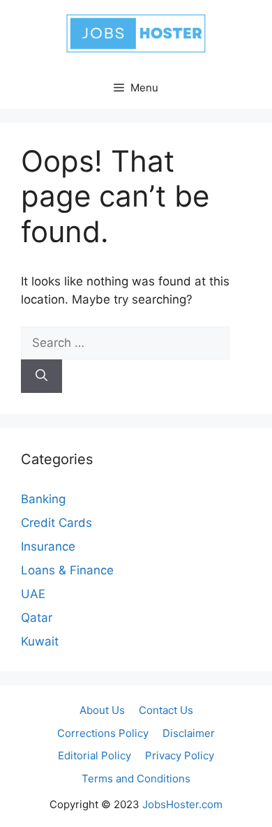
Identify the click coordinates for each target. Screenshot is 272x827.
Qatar (36, 618)
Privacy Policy (179, 755)
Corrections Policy (103, 733)
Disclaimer (189, 733)
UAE (33, 594)
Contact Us (166, 710)
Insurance (48, 546)
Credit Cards (56, 523)
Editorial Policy (94, 755)
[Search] (41, 376)
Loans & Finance (67, 570)
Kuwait (40, 641)
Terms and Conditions (136, 778)
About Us (102, 710)
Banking (43, 499)
